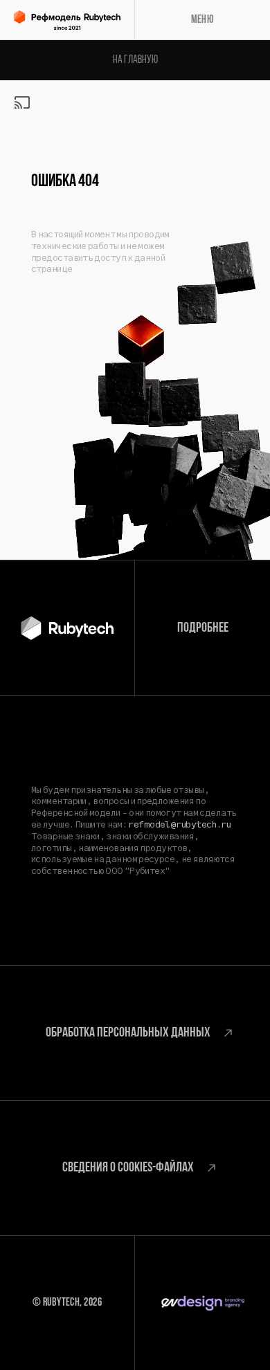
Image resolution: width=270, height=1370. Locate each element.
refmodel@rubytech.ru (179, 824)
